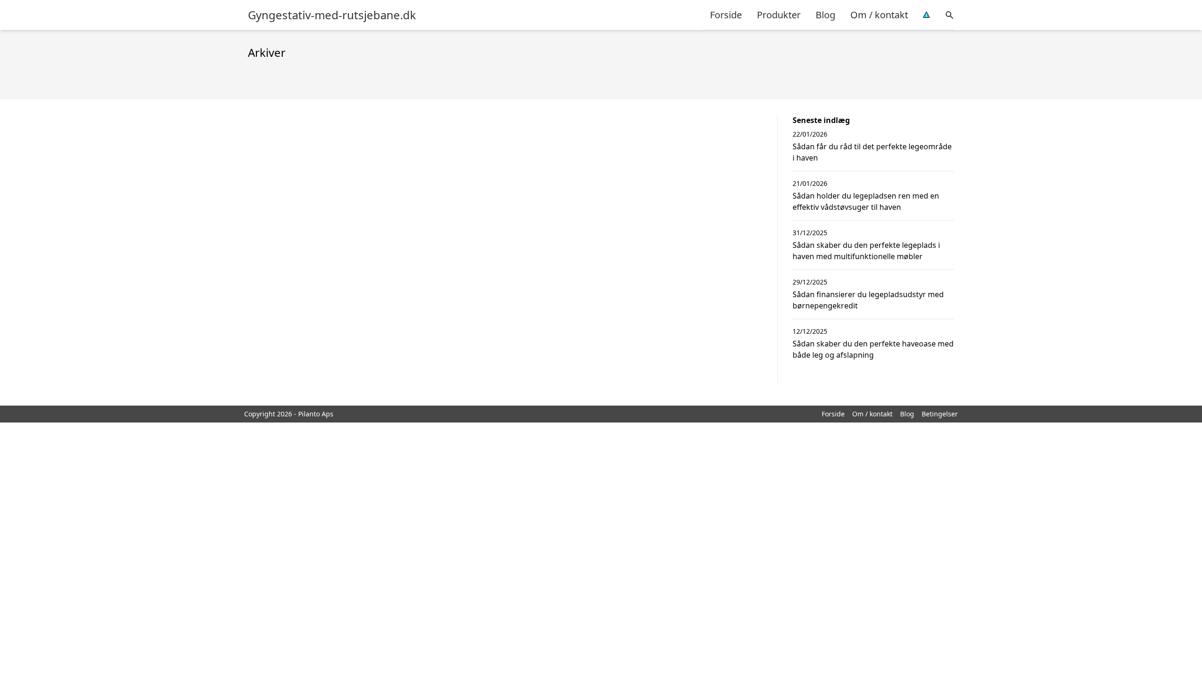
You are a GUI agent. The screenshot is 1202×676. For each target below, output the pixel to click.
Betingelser (940, 413)
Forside (726, 14)
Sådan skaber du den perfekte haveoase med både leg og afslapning (873, 349)
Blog (825, 14)
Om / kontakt (879, 14)
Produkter (779, 14)
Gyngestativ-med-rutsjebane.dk (332, 15)
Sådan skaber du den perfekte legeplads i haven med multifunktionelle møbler (866, 250)
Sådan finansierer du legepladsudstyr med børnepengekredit (868, 300)
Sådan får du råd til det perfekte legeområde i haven (872, 152)
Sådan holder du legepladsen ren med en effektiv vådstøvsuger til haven (866, 201)
